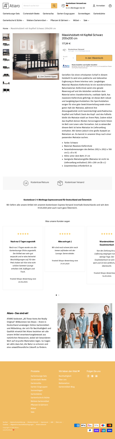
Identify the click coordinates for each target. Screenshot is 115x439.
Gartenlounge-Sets (11, 13)
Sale (86, 20)
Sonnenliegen (84, 13)
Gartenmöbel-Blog (67, 387)
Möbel (76, 20)
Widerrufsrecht (41, 424)
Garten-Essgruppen (66, 13)
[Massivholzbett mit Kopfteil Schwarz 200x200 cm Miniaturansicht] (6, 37)
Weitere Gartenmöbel (36, 20)
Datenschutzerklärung (17, 422)
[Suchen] (54, 5)
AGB (52, 422)
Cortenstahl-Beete (31, 13)
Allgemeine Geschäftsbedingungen (22, 424)
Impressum (44, 422)
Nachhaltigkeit (65, 376)
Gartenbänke (99, 13)
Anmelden (100, 6)
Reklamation (64, 383)
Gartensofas (48, 13)
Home (5, 28)
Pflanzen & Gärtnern (60, 20)
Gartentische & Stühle (12, 20)
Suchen (5, 422)
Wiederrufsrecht (33, 422)
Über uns (62, 379)
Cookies (5, 424)
